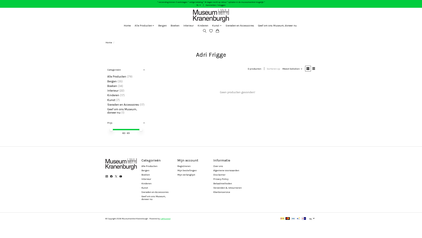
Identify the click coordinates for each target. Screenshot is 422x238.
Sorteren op (273, 68)
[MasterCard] (288, 218)
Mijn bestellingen (187, 170)
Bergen (162, 25)
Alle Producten (116, 76)
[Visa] (293, 218)
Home (127, 25)
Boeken (175, 25)
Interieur (188, 25)
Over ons (218, 166)
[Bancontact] (298, 218)
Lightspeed (165, 219)
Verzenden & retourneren (227, 187)
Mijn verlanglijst (186, 174)
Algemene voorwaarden (226, 170)
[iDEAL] (282, 218)
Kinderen (203, 25)
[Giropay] (304, 218)
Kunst (111, 100)
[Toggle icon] (204, 31)
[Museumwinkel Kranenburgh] (211, 15)
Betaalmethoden (222, 183)
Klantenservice (221, 192)
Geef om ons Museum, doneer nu (277, 25)
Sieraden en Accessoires (240, 25)
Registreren (184, 166)
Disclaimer (219, 174)
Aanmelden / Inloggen (216, 5)
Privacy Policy (220, 179)
